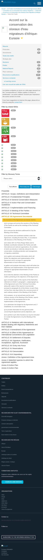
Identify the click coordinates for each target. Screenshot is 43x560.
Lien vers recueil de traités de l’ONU (14, 84)
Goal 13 (14, 157)
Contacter (4, 551)
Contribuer (4, 553)
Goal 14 (14, 160)
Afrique (3, 443)
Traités (3, 382)
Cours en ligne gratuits (13, 482)
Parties (21, 65)
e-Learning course (10, 81)
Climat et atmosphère (7, 423)
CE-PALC (4, 505)
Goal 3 (13, 127)
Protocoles (38, 10)
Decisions (21, 62)
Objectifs (4, 396)
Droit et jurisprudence (7, 389)
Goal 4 (13, 136)
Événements (5, 393)
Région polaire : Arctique (8, 462)
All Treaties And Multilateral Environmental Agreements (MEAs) (24, 9)
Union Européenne (7, 509)
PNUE (3, 497)
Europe (4, 451)
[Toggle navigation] (39, 3)
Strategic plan (7, 59)
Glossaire (4, 404)
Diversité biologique (7, 416)
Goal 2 (13, 119)
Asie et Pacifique (6, 447)
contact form (18, 102)
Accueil (4, 9)
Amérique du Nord (7, 458)
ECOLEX (4, 507)
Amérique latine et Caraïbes (9, 454)
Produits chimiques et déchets (10, 420)
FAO (3, 499)
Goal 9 (13, 148)
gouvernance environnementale (10, 427)
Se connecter (5, 555)
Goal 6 (13, 145)
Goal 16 (14, 166)
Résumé (5, 46)
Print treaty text (25, 186)
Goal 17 (14, 169)
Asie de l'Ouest (6, 465)
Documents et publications (21, 75)
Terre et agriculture (7, 431)
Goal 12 (14, 154)
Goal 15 (14, 163)
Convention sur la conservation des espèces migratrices (18, 10)
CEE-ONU (4, 503)
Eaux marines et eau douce (9, 434)
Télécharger (36, 186)
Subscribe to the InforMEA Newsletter (18, 537)
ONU (3, 495)
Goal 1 (13, 110)
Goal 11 (14, 151)
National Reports (21, 68)
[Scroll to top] (37, 554)
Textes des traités (8, 56)
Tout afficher (13, 186)
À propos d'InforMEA (7, 549)
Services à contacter (21, 78)
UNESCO (4, 501)
